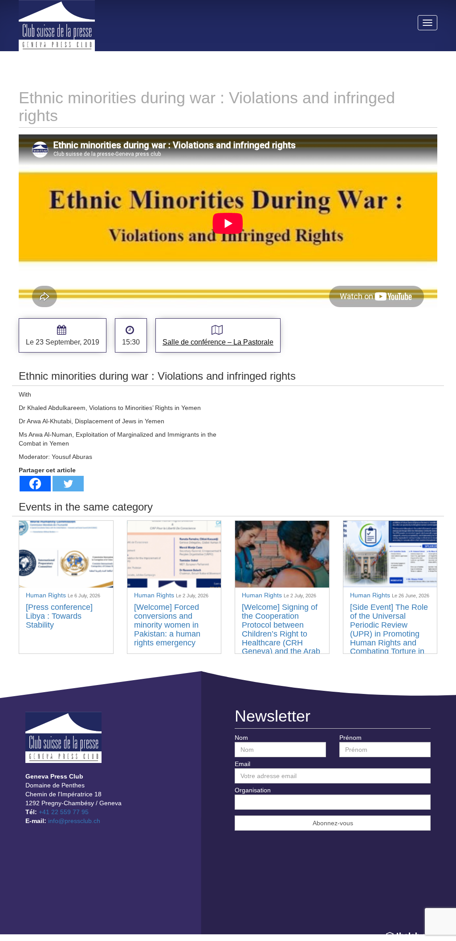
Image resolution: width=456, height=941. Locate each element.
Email (242, 763)
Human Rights (47, 595)
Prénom (350, 737)
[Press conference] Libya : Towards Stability (59, 616)
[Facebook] (35, 483)
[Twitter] (68, 483)
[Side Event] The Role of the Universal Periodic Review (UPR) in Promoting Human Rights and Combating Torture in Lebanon (389, 634)
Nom (241, 737)
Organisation (253, 790)
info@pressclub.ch (74, 820)
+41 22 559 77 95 (64, 811)
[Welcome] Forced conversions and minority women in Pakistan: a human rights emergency (167, 625)
